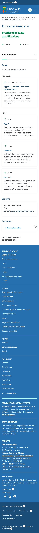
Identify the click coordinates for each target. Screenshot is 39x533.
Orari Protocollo (8, 469)
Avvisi (4, 351)
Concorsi (5, 362)
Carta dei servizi (9, 422)
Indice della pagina (9, 55)
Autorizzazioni (7, 296)
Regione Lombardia (9, 2)
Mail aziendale (25, 511)
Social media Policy (8, 518)
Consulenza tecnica (9, 305)
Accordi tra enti (8, 388)
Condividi (7, 45)
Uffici (10, 119)
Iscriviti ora (8, 489)
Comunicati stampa (9, 346)
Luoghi (4, 280)
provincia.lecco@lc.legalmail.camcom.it (17, 455)
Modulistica (6, 375)
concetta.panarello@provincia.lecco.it (19, 210)
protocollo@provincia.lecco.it (18, 458)
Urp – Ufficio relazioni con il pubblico (16, 466)
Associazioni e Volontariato (12, 292)
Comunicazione (8, 300)
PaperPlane (20, 526)
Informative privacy (9, 511)
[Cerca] (30, 10)
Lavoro (4, 318)
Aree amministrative (16, 82)
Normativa (6, 380)
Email (4, 458)
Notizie (4, 342)
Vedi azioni (25, 45)
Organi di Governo (9, 254)
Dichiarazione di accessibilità (13, 506)
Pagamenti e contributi (11, 322)
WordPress (7, 528)
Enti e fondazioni (8, 267)
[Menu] (35, 10)
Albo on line (6, 384)
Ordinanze (6, 371)
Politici (4, 272)
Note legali (19, 515)
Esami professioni (9, 313)
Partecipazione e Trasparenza (13, 326)
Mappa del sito (7, 515)
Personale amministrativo (12, 276)
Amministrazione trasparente (16, 403)
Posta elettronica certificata (13, 452)
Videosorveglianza (9, 392)
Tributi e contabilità (9, 331)
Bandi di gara (7, 367)
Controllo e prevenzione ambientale (16, 309)
